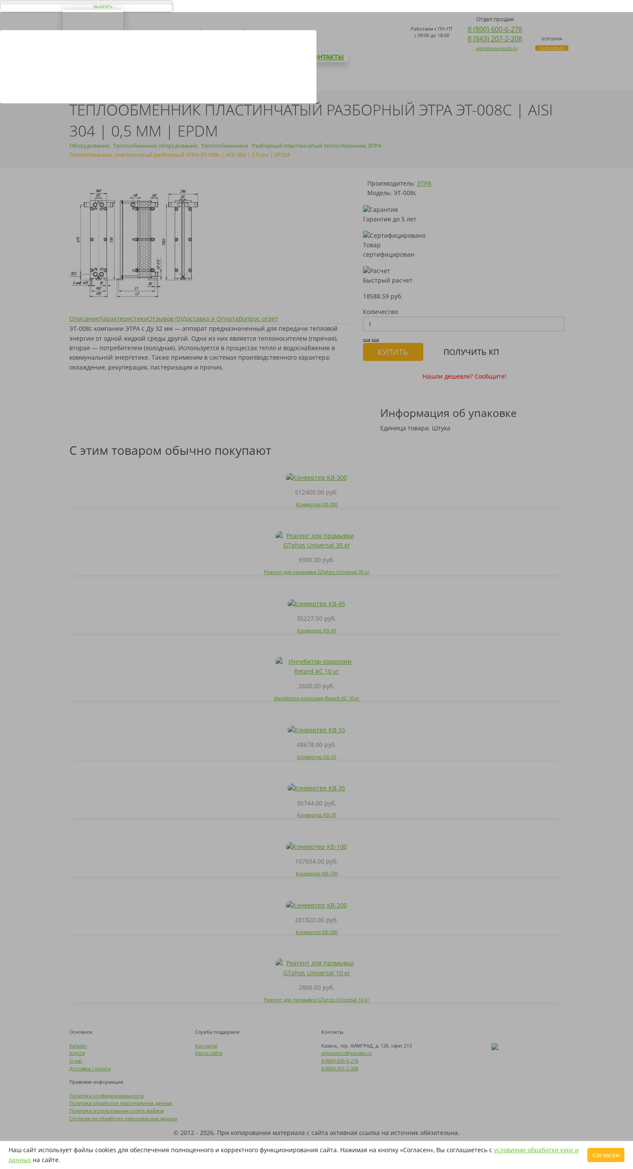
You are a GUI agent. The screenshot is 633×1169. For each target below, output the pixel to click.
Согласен (606, 1155)
